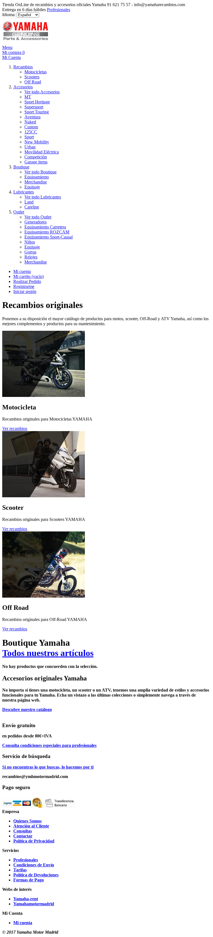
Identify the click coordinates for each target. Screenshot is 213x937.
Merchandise (35, 182)
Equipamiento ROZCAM (46, 232)
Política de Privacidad (33, 841)
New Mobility (36, 142)
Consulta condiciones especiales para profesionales (49, 745)
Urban (30, 147)
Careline (31, 207)
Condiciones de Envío (33, 865)
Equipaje (32, 187)
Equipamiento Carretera (45, 227)
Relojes (30, 257)
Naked (30, 122)
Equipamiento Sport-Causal (48, 237)
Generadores (35, 222)
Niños (29, 242)
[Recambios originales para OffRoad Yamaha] (43, 596)
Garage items (35, 162)
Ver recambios (14, 428)
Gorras (30, 252)
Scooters (31, 76)
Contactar (22, 836)
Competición (35, 157)
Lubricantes (23, 192)
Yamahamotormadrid (33, 903)
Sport (29, 137)
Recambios (23, 66)
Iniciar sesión (24, 291)
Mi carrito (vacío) (28, 276)
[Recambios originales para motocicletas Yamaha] (43, 395)
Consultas (22, 831)
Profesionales (58, 9)
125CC (30, 132)
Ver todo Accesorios (42, 92)
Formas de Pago (28, 880)
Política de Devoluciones (36, 875)
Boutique (21, 167)
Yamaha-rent (25, 898)
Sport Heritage (37, 102)
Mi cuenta (22, 271)
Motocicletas (35, 71)
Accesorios (23, 86)
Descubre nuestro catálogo (27, 709)
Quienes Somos (27, 821)
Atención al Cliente (31, 826)
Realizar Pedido (27, 281)
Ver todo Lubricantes (42, 197)
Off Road (32, 81)
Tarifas (20, 870)
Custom (31, 127)
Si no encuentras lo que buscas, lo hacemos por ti (47, 767)
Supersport (33, 107)
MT (27, 97)
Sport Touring (36, 112)
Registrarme (23, 286)
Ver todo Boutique (40, 172)
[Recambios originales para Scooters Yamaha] (43, 495)
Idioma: (9, 14)
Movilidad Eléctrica (41, 152)
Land (29, 202)
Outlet (18, 212)
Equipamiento (36, 177)
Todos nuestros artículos (47, 653)
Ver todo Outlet (37, 217)
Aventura (32, 117)
